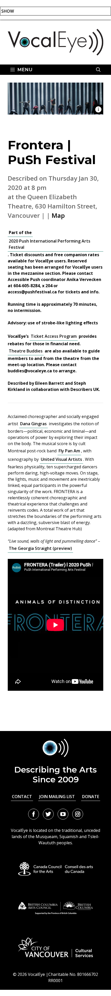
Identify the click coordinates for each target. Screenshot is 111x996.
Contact (22, 796)
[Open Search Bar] (98, 70)
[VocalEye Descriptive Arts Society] (55, 41)
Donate (90, 796)
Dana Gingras (33, 424)
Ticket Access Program (54, 336)
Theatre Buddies (26, 351)
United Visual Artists (61, 459)
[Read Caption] (98, 109)
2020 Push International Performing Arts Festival (49, 244)
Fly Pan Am (69, 451)
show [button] (7, 11)
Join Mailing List (57, 796)
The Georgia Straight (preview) (40, 548)
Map (58, 215)
